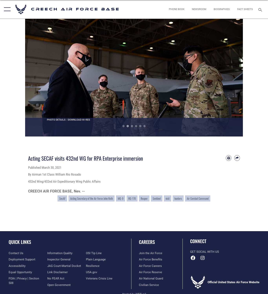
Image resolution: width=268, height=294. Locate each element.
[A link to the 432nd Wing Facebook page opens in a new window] (193, 258)
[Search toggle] (261, 9)
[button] (6, 9)
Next (232, 77)
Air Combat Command (198, 198)
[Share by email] (237, 158)
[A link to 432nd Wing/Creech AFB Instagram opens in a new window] (203, 258)
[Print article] (229, 158)
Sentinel (157, 198)
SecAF (62, 198)
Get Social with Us (204, 252)
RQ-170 (132, 198)
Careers (147, 242)
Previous (36, 77)
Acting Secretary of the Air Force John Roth (91, 198)
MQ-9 (120, 198)
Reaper (144, 198)
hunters (178, 198)
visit (168, 198)
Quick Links (20, 242)
